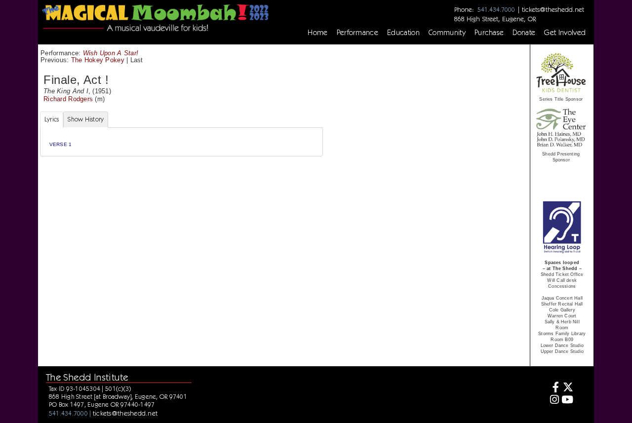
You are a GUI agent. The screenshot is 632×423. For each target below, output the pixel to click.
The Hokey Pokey (97, 60)
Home (317, 33)
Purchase (489, 33)
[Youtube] (567, 400)
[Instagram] (553, 400)
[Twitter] (567, 388)
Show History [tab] (86, 119)
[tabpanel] (181, 142)
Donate (524, 33)
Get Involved (565, 33)
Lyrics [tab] (51, 119)
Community (447, 33)
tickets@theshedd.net (553, 9)
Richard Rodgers (68, 99)
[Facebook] (553, 388)
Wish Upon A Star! (111, 53)
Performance (358, 33)
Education (403, 33)
